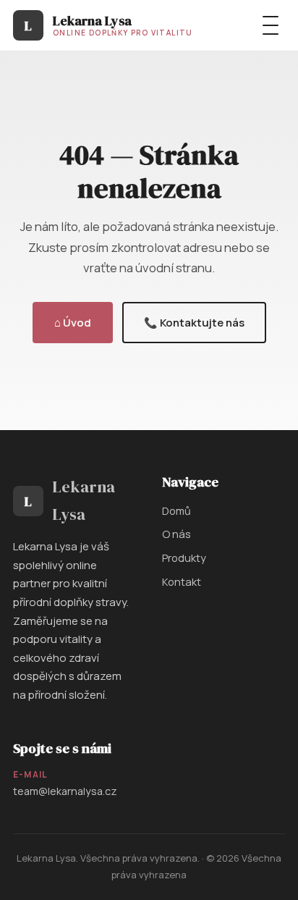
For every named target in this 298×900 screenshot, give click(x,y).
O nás (176, 533)
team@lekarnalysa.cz (65, 791)
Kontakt (181, 581)
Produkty (184, 557)
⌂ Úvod (72, 322)
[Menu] (270, 25)
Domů (176, 510)
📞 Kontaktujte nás (194, 322)
